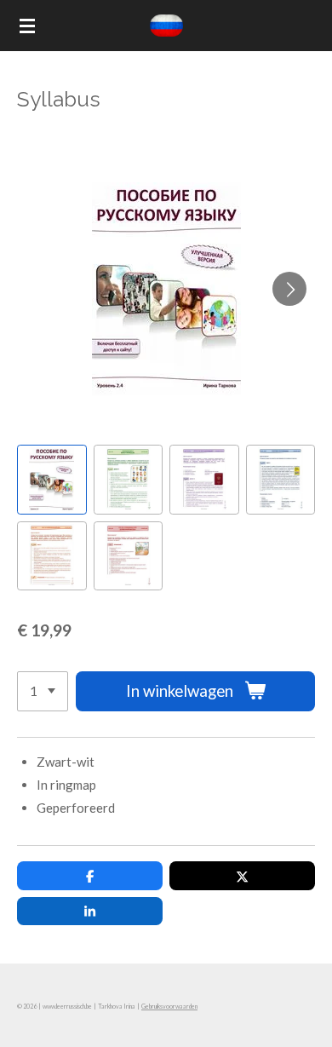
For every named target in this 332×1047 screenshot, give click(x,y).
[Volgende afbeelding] (289, 289)
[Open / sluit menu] (27, 26)
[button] (52, 480)
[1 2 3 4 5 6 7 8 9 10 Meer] (42, 691)
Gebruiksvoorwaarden (169, 1006)
